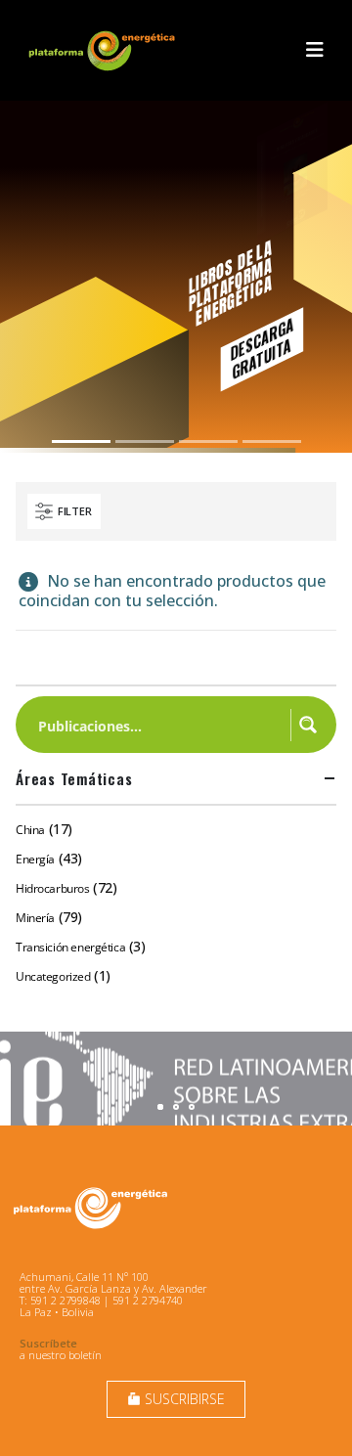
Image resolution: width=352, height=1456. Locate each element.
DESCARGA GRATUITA (261, 348)
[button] (314, 49)
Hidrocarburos (53, 888)
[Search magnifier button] (308, 724)
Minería (35, 917)
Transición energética (70, 947)
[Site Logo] (104, 50)
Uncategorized (53, 976)
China (30, 829)
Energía (35, 859)
